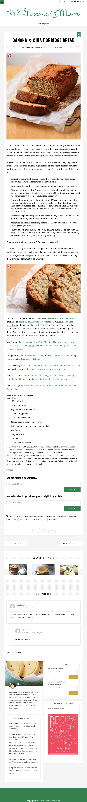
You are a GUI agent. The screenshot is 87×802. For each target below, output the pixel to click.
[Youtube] (77, 1)
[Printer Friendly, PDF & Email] (9, 470)
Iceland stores (26, 328)
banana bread (50, 516)
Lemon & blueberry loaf (32, 355)
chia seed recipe (25, 519)
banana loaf (73, 516)
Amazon (23, 321)
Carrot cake (11, 389)
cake (9, 519)
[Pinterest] (75, 1)
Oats (44, 519)
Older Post (17, 543)
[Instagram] (83, 1)
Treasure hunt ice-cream (32, 385)
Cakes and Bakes (32, 47)
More (43, 47)
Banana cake (62, 516)
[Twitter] (72, 1)
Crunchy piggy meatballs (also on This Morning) (43, 345)
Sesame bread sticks (30, 359)
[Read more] (13, 708)
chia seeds (36, 519)
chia (15, 519)
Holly (27, 630)
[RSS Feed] (80, 1)
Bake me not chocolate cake (34, 375)
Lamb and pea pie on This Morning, (36, 342)
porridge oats (53, 519)
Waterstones (47, 321)
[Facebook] (69, 1)
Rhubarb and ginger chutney (58, 385)
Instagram (29, 255)
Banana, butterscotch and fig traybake (50, 379)
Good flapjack (21, 379)
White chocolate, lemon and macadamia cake (58, 365)
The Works (35, 321)
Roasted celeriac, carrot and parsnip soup (46, 369)
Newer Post (70, 543)
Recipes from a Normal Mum (60, 318)
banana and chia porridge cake (33, 516)
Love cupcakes (29, 365)
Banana (18, 516)
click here (13, 729)
